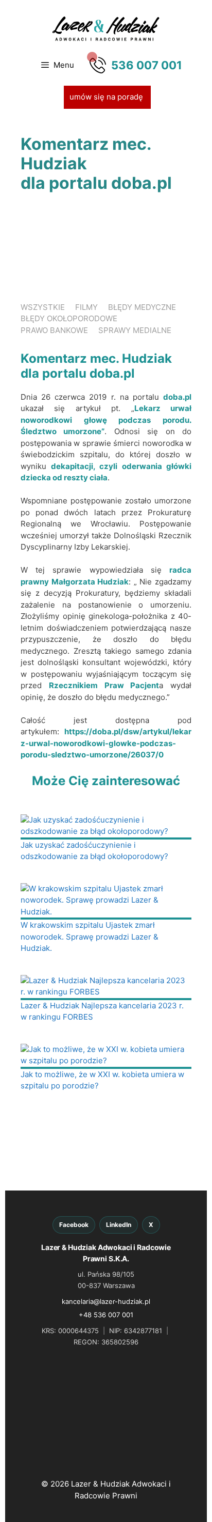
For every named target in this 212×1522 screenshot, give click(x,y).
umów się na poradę (107, 97)
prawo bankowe (54, 330)
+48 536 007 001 (106, 1315)
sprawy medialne (134, 330)
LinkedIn (118, 1224)
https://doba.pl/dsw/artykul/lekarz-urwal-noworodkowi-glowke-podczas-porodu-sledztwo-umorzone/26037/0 (106, 743)
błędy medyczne (142, 307)
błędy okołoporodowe (69, 318)
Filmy (86, 307)
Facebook (74, 1224)
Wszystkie (43, 307)
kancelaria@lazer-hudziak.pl (106, 1301)
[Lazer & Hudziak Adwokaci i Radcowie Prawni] (106, 28)
